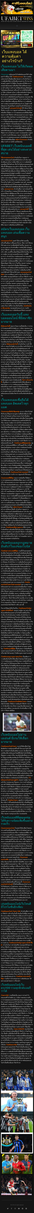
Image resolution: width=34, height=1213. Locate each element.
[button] (17, 25)
